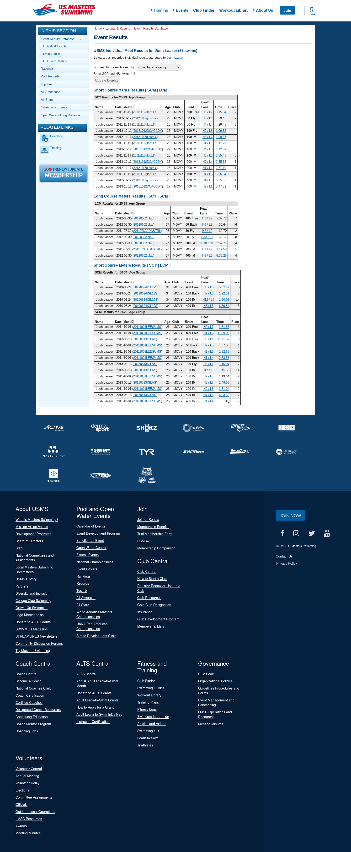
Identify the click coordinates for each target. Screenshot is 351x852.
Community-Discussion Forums (39, 643)
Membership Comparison (156, 548)
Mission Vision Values (32, 526)
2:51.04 (224, 388)
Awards (21, 825)
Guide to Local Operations (35, 811)
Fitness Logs (147, 709)
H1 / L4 (208, 358)
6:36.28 (221, 255)
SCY (153, 196)
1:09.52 (221, 130)
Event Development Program (98, 533)
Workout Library (234, 10)
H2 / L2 (207, 231)
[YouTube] (327, 533)
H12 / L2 (207, 237)
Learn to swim (148, 737)
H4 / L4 (207, 124)
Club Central (146, 571)
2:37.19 (221, 168)
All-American (86, 597)
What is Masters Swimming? (37, 519)
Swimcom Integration (153, 716)
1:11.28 (221, 143)
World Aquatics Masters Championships (94, 614)
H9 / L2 (207, 224)
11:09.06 (223, 333)
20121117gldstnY (145, 118)
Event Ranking (52, 53)
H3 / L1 (207, 118)
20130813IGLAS (144, 339)
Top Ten (46, 84)
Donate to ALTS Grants (33, 621)
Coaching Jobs (27, 731)
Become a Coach (29, 681)
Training (55, 148)
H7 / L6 (208, 293)
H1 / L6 (207, 174)
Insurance (144, 611)
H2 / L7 (208, 327)
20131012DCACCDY (147, 130)
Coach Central (26, 673)
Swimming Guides (151, 687)
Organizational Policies (215, 681)
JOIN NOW (290, 515)
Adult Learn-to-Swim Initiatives (99, 714)
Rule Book (206, 673)
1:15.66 (224, 370)
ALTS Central (86, 673)
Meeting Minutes (210, 723)
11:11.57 (223, 339)
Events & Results (118, 28)
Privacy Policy (286, 563)
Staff (19, 548)
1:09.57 (221, 137)
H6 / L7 (208, 382)
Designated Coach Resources (38, 709)
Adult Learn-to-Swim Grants (97, 700)
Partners (22, 586)
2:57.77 (221, 243)
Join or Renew (148, 519)
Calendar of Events (54, 107)
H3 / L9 (207, 218)
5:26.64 (221, 174)
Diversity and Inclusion (32, 593)
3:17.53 (221, 249)
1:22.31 (224, 293)
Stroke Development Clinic (96, 635)
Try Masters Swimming (33, 650)
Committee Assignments (34, 797)
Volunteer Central (29, 768)
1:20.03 (224, 299)
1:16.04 (224, 364)
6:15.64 (221, 112)
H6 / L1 (208, 339)
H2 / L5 (208, 345)
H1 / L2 (207, 168)
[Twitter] (311, 533)
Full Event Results (55, 61)
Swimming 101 (148, 730)
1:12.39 (221, 149)
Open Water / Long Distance (60, 115)
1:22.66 (224, 351)
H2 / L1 (207, 186)
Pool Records (50, 76)
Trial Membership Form (155, 533)
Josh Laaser (175, 57)
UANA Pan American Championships (92, 626)
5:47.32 (221, 186)
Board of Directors (29, 540)
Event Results (86, 569)
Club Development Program (158, 619)
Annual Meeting (27, 775)
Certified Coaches (29, 702)
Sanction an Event (90, 540)
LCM (163, 90)
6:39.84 (224, 306)
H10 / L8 (207, 243)
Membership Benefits (153, 526)
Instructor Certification (93, 721)
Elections (22, 790)
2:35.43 (221, 155)
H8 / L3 (208, 287)
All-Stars (47, 99)
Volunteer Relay (27, 783)
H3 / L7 (207, 112)
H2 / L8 (207, 130)
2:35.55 (221, 161)
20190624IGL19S (145, 287)
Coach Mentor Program (33, 723)
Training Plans (148, 702)
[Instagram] (296, 533)
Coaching (56, 136)
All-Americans (50, 92)
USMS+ (143, 540)
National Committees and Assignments (35, 557)
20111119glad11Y (144, 112)
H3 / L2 (207, 155)
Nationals (47, 68)
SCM (151, 90)
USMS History (26, 579)
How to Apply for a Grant (95, 707)
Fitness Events (87, 554)
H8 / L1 (208, 364)
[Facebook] (282, 533)
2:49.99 (224, 382)
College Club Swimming (33, 600)
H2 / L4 (207, 161)
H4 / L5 (207, 149)
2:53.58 (224, 358)
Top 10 (81, 590)
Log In (311, 14)
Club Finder (203, 10)
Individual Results (54, 46)
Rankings (83, 576)
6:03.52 (224, 395)
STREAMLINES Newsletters (37, 636)
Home (98, 28)
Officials (21, 804)
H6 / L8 (208, 306)
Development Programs (33, 533)
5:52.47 (224, 287)
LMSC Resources (29, 818)
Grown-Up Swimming (32, 607)
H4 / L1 (207, 143)
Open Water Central (91, 547)
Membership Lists (150, 626)
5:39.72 (221, 218)
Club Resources (149, 597)
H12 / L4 (208, 299)
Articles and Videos (151, 723)
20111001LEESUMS (147, 327)
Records (82, 583)
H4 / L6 (208, 395)
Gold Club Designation (154, 604)
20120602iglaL (143, 218)
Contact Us (284, 556)
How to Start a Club (152, 578)
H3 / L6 (207, 255)
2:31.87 (224, 327)
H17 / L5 (208, 370)
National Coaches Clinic (33, 688)
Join (287, 10)
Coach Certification (30, 695)
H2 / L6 (208, 351)
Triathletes (145, 745)
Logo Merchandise (30, 614)
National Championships (94, 561)
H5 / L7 (207, 137)
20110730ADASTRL (147, 231)
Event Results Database (151, 28)
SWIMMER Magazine (32, 629)
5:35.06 (221, 180)
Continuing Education (32, 716)
